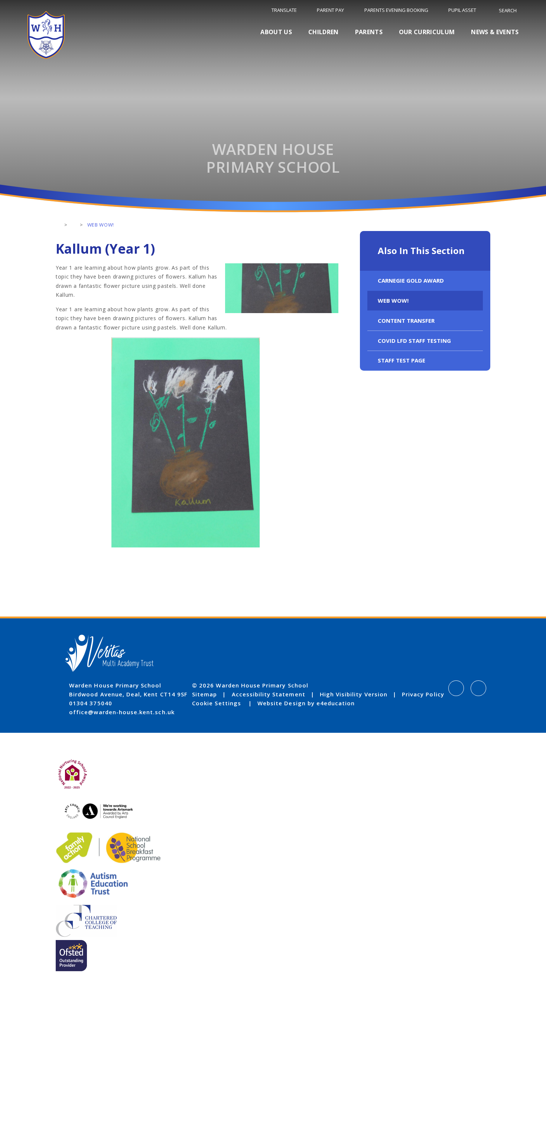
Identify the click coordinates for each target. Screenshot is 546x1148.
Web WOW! (393, 300)
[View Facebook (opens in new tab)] (456, 688)
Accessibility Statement (268, 694)
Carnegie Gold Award (411, 280)
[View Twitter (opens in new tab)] (478, 688)
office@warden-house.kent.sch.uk (122, 712)
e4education (335, 703)
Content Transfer (406, 320)
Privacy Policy (423, 694)
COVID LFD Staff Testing (414, 340)
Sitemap (204, 694)
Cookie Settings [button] (216, 703)
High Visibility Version (353, 694)
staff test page (401, 360)
